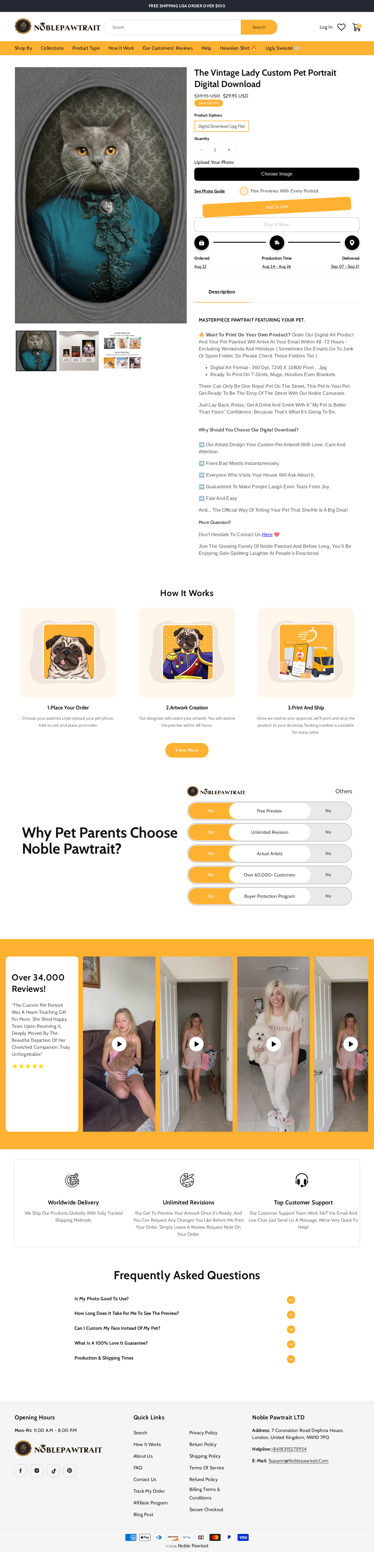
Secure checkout (206, 1509)
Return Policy (203, 1444)
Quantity (201, 138)
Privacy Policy (203, 1432)
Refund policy (203, 1479)
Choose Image (277, 173)
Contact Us (145, 1479)
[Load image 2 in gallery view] (79, 351)
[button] (187, 1298)
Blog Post (143, 1514)
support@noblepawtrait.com (299, 1461)
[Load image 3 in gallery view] (122, 351)
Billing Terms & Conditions (204, 1494)
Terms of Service (206, 1468)
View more (187, 750)
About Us (143, 1456)
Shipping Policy (205, 1456)
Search (141, 1432)
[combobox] (190, 27)
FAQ (138, 1468)
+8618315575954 (289, 1449)
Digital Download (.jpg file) (221, 126)
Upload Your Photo (214, 162)
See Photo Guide (209, 191)
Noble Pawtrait (193, 1545)
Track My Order (149, 1491)
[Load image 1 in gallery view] (36, 351)
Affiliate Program (151, 1503)
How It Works (147, 1444)
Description (222, 291)
